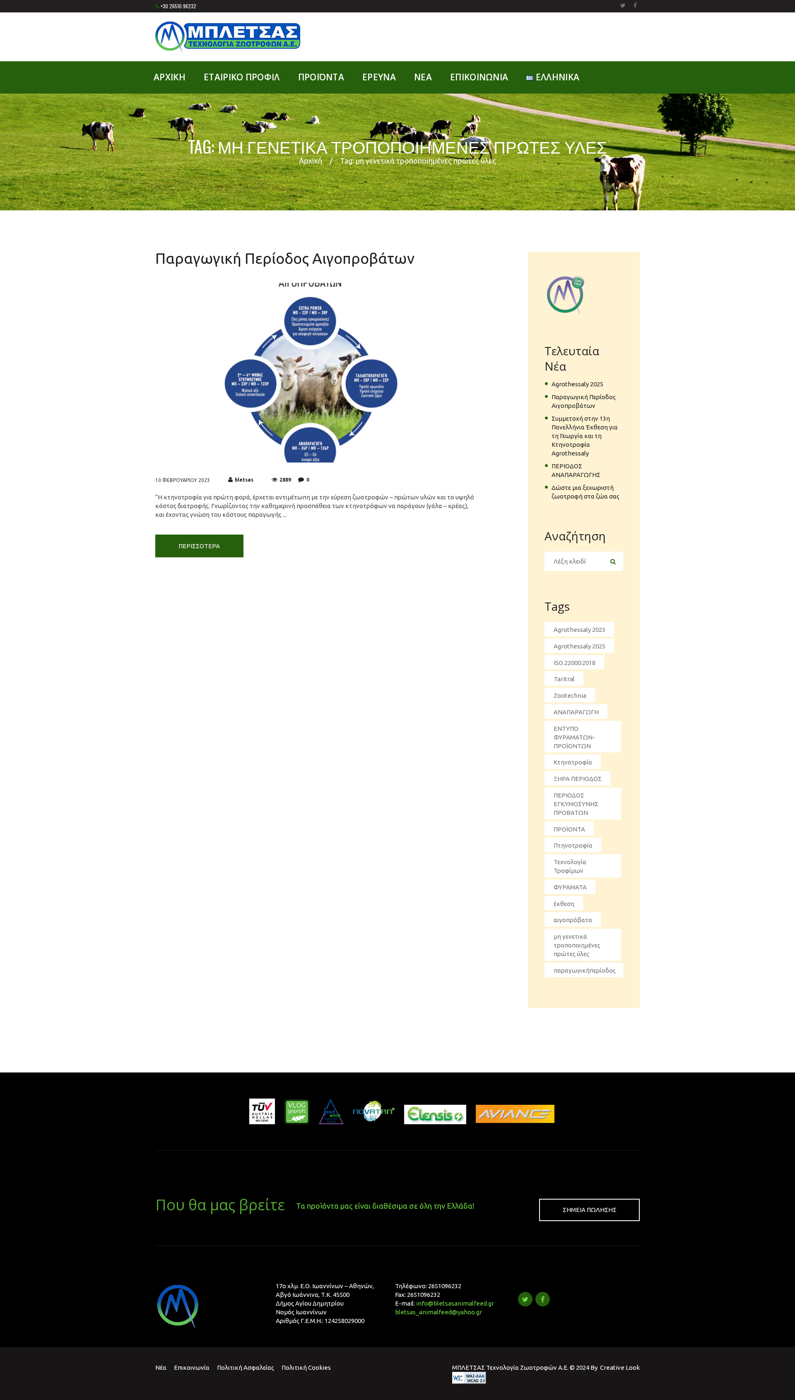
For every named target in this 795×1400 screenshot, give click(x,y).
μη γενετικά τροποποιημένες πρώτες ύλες (577, 945)
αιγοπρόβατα (573, 919)
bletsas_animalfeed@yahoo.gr (438, 1312)
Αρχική (310, 161)
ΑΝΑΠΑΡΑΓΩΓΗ (576, 712)
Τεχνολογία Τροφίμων (570, 866)
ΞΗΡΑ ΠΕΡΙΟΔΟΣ (578, 778)
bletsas (244, 479)
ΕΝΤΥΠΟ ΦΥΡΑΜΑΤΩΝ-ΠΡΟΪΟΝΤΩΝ (574, 737)
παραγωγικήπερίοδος (585, 970)
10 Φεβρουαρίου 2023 (182, 480)
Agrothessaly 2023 (579, 629)
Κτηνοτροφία (573, 762)
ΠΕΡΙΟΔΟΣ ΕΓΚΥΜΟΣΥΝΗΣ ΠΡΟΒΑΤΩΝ (576, 804)
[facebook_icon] (542, 1299)
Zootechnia (570, 695)
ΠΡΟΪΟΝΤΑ (569, 829)
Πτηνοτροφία (573, 845)
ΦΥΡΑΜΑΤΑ (570, 887)
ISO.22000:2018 (574, 662)
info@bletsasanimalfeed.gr (455, 1303)
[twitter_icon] (525, 1299)
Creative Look (620, 1367)
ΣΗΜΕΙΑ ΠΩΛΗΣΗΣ (590, 1209)
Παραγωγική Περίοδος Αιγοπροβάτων (284, 258)
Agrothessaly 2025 (577, 384)
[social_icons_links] (623, 5)
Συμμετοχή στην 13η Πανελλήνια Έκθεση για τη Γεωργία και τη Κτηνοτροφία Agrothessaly (585, 436)
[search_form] (612, 562)
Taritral (564, 678)
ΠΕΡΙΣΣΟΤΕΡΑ (199, 545)
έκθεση (564, 903)
